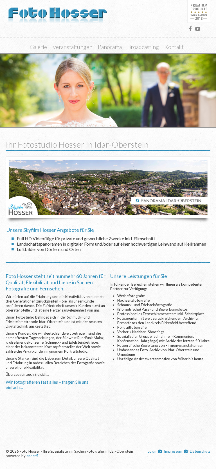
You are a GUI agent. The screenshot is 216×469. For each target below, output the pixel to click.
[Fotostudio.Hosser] (190, 29)
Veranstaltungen (72, 46)
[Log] (58, 12)
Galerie (38, 46)
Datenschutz (200, 451)
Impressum (173, 451)
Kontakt (174, 46)
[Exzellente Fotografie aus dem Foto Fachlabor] (198, 11)
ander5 (32, 456)
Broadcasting (143, 46)
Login (152, 451)
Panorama (110, 46)
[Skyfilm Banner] (108, 187)
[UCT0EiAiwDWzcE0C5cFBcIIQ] (197, 29)
